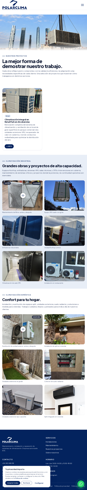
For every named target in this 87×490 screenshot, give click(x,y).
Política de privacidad (62, 486)
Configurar (39, 483)
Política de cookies (21, 478)
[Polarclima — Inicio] (14, 5)
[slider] (22, 195)
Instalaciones (51, 442)
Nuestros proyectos (54, 449)
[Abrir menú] (82, 5)
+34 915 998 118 (8, 463)
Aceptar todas (12, 483)
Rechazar (26, 483)
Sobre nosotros (52, 452)
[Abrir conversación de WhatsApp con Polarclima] (80, 484)
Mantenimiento (52, 445)
